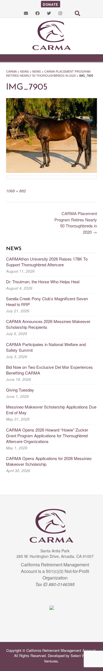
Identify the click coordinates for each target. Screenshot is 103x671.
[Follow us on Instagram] (60, 13)
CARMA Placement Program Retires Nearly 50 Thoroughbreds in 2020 (75, 222)
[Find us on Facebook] (37, 13)
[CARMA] (51, 35)
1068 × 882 (16, 190)
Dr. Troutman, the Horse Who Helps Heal (42, 281)
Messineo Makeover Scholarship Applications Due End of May (51, 409)
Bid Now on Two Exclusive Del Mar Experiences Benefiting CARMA (49, 370)
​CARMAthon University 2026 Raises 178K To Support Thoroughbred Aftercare (47, 261)
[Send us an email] (26, 13)
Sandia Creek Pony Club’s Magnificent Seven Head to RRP (47, 301)
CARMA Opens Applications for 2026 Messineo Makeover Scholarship (48, 461)
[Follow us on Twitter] (49, 13)
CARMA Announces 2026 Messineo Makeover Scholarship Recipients (48, 324)
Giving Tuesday (20, 390)
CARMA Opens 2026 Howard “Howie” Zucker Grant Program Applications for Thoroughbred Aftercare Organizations (47, 435)
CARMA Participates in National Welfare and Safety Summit (46, 347)
